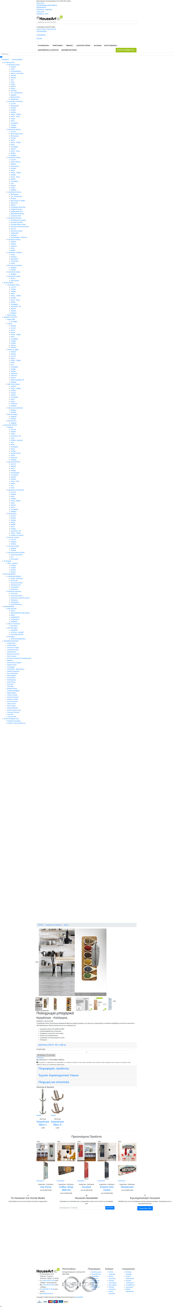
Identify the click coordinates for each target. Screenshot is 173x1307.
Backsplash (14, 259)
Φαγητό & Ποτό (16, 453)
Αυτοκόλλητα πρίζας (13, 272)
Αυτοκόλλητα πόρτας (14, 157)
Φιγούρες (14, 90)
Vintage (13, 125)
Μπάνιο (13, 572)
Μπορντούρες (11, 315)
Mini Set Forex (11, 421)
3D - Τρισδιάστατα (16, 93)
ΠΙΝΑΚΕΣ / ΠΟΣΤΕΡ (10, 317)
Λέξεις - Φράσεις (12, 563)
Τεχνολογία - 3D (16, 306)
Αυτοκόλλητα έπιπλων (14, 192)
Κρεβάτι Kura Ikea (16, 209)
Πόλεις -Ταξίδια (15, 501)
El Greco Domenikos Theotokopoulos (19, 658)
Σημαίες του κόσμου (17, 535)
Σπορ (12, 82)
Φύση (13, 121)
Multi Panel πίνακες (13, 384)
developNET (79, 1297)
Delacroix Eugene (13, 697)
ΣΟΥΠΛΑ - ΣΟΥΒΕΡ (17, 632)
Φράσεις (13, 77)
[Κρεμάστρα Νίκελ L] (42, 1101)
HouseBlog (95, 1276)
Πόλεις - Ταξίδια (16, 114)
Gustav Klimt (11, 643)
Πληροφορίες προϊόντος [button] (53, 1068)
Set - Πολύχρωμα (16, 196)
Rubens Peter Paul (13, 654)
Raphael (10, 660)
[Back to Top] (0, 1306)
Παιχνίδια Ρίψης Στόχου (18, 224)
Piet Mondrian (11, 680)
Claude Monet (11, 645)
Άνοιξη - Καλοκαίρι (17, 578)
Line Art (13, 103)
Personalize (14, 559)
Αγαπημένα (129, 1287)
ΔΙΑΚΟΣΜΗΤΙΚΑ (9, 606)
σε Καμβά (14, 321)
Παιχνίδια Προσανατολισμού (20, 226)
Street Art (14, 375)
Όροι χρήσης (113, 1285)
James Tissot (11, 703)
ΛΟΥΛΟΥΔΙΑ (15, 619)
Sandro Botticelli (12, 708)
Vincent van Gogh (13, 647)
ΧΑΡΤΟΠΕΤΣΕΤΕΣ (17, 634)
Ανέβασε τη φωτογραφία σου (16, 723)
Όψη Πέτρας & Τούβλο (18, 200)
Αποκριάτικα (15, 587)
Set (12, 557)
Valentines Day (16, 585)
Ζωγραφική (14, 123)
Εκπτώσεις (14, 593)
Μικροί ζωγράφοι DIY (17, 380)
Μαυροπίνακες (15, 97)
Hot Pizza (45, 1187)
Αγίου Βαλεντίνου (16, 604)
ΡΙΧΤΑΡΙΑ (14, 626)
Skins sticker (15, 280)
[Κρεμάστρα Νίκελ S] (57, 1101)
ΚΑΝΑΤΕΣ (14, 630)
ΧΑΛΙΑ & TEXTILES (13, 624)
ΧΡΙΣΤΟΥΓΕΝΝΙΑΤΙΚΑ (18, 639)
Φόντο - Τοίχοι (15, 116)
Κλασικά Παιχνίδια (17, 222)
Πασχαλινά (14, 589)
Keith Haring (11, 682)
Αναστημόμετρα (16, 71)
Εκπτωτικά (14, 580)
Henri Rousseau (12, 701)
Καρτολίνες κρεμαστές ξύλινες (20, 598)
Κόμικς (13, 88)
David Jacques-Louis (14, 710)
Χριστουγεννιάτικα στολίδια (16, 552)
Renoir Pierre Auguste (14, 662)
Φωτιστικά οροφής (13, 546)
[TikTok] (86, 824)
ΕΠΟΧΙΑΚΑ (11, 636)
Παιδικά (13, 67)
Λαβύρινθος (14, 233)
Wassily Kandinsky (13, 671)
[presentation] (36, 1168)
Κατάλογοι (94, 1278)
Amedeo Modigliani (13, 690)
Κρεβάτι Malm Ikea (17, 211)
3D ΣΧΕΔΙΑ (98, 45)
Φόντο (13, 449)
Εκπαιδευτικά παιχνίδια (18, 220)
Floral (13, 468)
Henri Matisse (11, 675)
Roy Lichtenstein (12, 673)
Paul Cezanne (11, 656)
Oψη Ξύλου (14, 203)
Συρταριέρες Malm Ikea (18, 207)
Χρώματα (14, 246)
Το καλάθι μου (130, 1285)
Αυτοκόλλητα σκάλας (14, 239)
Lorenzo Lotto (11, 716)
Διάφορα (13, 95)
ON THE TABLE (12, 628)
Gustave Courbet (12, 699)
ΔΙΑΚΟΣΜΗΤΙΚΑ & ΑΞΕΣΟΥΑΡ (48, 50)
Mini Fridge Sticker (17, 134)
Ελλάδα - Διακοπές (17, 440)
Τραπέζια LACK (16, 216)
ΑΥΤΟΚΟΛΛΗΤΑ (43, 45)
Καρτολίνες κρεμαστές (14, 591)
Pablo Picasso (11, 665)
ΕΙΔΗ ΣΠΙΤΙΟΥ (12, 608)
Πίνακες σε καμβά (12, 349)
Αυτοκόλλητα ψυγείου (14, 129)
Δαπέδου (14, 257)
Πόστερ (9, 324)
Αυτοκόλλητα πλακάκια (14, 252)
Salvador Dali (11, 652)
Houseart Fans (96, 1274)
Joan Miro (10, 686)
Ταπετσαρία (14, 261)
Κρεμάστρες (14, 99)
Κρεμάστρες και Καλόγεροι (15, 490)
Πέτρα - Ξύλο (15, 481)
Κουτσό (13, 229)
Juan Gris (10, 714)
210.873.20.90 (41, 29)
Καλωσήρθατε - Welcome (19, 237)
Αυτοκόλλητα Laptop (13, 276)
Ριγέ (12, 485)
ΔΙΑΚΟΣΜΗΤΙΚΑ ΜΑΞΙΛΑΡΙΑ (20, 613)
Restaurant (127, 1187)
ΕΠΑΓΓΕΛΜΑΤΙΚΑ (110, 45)
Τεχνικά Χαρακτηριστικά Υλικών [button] (58, 1075)
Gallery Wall (11, 319)
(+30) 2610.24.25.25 (48, 1285)
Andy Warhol (11, 678)
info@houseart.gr (47, 1293)
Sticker (13, 278)
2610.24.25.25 (51, 29)
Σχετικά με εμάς (96, 1272)
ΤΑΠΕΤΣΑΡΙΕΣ (57, 45)
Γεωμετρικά (14, 475)
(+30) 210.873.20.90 (48, 1280)
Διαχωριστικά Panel (13, 462)
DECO (13, 611)
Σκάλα (13, 263)
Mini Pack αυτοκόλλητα (14, 265)
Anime (13, 69)
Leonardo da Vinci (13, 649)
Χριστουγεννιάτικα (16, 554)
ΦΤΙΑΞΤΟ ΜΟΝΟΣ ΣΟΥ (126, 50)
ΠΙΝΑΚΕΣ (69, 45)
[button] (52, 1045)
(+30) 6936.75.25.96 (47, 1289)
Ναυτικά (13, 75)
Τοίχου (13, 254)
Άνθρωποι (14, 373)
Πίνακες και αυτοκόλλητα (15, 408)
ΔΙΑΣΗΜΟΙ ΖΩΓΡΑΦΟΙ (68, 50)
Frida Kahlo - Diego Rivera (15, 669)
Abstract (13, 466)
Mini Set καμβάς (12, 414)
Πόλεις (13, 84)
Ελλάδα (13, 110)
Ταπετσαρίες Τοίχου (13, 285)
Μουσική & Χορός (16, 231)
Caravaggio (11, 667)
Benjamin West (12, 688)
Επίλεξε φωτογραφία (13, 721)
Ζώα (12, 80)
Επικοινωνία (95, 1280)
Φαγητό (13, 149)
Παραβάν (10, 427)
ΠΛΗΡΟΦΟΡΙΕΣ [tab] (17, 59)
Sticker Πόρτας (15, 162)
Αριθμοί (13, 244)
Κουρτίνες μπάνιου (13, 537)
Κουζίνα (13, 570)
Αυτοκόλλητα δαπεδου (14, 218)
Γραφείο (13, 567)
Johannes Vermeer (13, 712)
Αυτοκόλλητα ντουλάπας (15, 101)
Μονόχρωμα (15, 105)
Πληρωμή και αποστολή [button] (53, 1082)
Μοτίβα (13, 153)
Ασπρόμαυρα (15, 472)
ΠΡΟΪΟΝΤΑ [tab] (5, 59)
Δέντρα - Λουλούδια (17, 73)
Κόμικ (13, 144)
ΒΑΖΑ (13, 615)
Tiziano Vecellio (12, 695)
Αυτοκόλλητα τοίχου (13, 64)
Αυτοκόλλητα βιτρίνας (14, 576)
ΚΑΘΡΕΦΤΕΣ (15, 617)
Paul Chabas (11, 706)
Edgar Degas (11, 693)
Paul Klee (10, 684)
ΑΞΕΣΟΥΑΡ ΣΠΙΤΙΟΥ (83, 45)
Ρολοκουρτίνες (12, 513)
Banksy (13, 86)
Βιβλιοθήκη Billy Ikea (17, 213)
